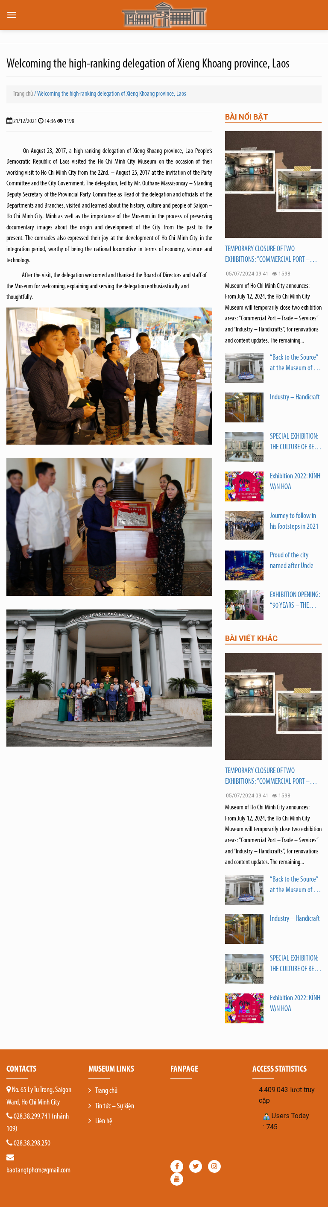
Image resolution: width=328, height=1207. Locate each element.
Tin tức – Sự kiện (114, 1106)
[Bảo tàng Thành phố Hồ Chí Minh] (164, 15)
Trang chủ (23, 94)
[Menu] (11, 14)
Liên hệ (103, 1121)
